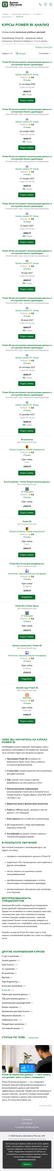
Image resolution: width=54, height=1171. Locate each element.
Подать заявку (26, 100)
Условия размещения (27, 1127)
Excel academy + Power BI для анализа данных (27, 482)
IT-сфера (37, 14)
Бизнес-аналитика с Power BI (27, 646)
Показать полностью (43, 47)
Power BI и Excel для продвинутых (27, 564)
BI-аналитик (27, 440)
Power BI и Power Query (27, 606)
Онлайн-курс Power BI (27, 688)
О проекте (27, 1120)
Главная (5, 14)
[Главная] (12, 4)
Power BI (27, 521)
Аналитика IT (7, 17)
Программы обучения (21, 14)
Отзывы (27, 80)
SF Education (27, 492)
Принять (27, 1164)
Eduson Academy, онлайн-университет (27, 450)
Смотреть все (33, 1037)
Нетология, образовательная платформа (27, 574)
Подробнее (26, 597)
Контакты (27, 1123)
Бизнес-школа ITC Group (27, 75)
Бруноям (27, 698)
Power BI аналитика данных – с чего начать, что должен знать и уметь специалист (26, 1075)
